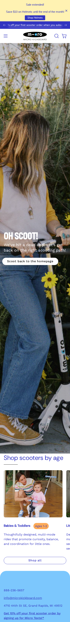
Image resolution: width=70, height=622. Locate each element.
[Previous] (4, 25)
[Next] (65, 25)
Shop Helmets (35, 17)
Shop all (34, 560)
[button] (56, 36)
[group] (35, 25)
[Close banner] (66, 11)
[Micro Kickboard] (35, 36)
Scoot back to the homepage (30, 261)
